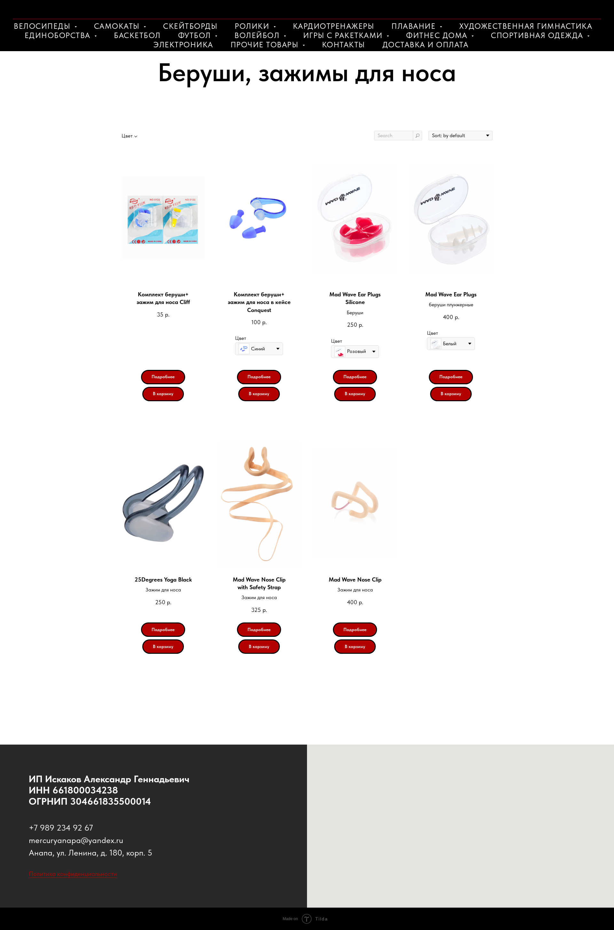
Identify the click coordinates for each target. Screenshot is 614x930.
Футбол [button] (196, 35)
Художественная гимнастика (526, 26)
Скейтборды (190, 26)
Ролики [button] (253, 26)
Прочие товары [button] (266, 44)
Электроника (183, 44)
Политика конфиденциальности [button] (73, 874)
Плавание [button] (414, 26)
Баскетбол (137, 35)
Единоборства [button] (59, 35)
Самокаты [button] (118, 26)
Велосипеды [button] (43, 26)
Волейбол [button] (258, 35)
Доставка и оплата (425, 44)
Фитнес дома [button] (438, 35)
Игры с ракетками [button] (344, 35)
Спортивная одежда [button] (538, 35)
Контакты (343, 44)
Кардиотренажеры (333, 26)
